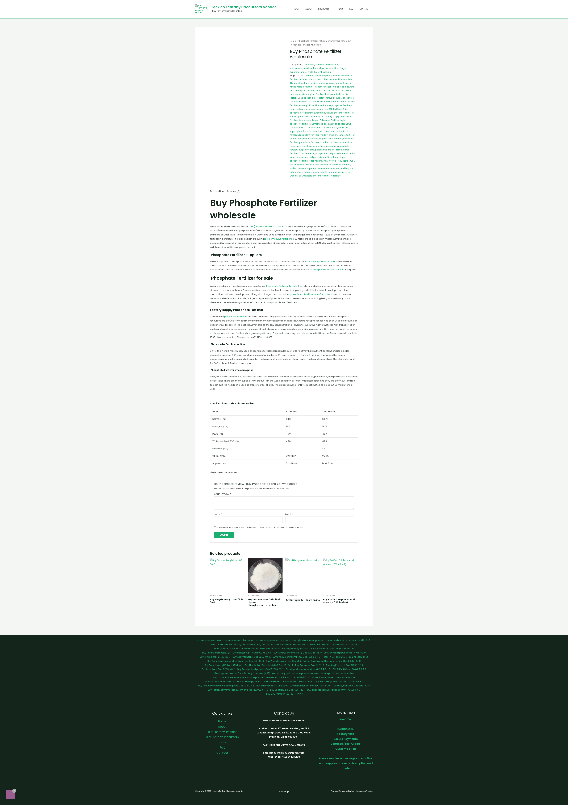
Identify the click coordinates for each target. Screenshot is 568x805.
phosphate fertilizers (235, 316)
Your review (222, 494)
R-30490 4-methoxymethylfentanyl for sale (284, 648)
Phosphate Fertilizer (308, 41)
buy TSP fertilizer (333, 109)
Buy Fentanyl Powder (267, 640)
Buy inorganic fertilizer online (331, 101)
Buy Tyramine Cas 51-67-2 (309, 665)
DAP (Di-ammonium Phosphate (266, 226)
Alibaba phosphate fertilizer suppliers (333, 79)
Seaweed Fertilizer (341, 164)
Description (217, 191)
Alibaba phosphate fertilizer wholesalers (310, 83)
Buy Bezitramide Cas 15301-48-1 (287, 689)
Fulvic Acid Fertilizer (329, 120)
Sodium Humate (298, 168)
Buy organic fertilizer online (312, 105)
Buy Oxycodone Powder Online (337, 673)
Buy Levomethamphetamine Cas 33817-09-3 (336, 661)
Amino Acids (296, 86)
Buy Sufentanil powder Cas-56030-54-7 (236, 648)
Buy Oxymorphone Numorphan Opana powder (238, 677)
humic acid (343, 127)
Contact (364, 8)
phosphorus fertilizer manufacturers (310, 294)
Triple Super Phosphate (319, 72)
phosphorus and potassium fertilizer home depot (321, 157)
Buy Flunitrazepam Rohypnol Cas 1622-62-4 (339, 681)
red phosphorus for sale (302, 164)
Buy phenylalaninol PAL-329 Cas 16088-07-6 (296, 656)
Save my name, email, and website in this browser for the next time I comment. (260, 527)
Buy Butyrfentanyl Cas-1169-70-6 (352, 685)
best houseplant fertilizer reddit (306, 90)
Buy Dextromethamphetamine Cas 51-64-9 (281, 644)
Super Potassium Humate (319, 168)
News (340, 8)
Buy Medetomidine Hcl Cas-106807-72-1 (288, 677)
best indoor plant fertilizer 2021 (338, 90)
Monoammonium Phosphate (304, 68)
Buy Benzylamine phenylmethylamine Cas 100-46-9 (236, 661)
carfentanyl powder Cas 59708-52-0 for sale (332, 644)
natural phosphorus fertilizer (304, 138)
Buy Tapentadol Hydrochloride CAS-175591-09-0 (333, 689)
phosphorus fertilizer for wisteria (306, 160)
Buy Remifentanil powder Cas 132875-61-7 (260, 669)
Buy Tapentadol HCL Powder (272, 685)
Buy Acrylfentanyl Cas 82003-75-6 (345, 665)
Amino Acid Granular (341, 83)
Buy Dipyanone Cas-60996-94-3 (262, 681)
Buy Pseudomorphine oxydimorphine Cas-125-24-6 (226, 685)
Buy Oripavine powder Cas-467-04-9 (306, 669)
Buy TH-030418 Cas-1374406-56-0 (347, 669)
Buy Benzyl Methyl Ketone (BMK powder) (303, 640)
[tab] (217, 191)
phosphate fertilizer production (321, 146)
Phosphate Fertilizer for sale (281, 286)
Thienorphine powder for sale (230, 673)
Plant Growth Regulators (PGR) (338, 160)
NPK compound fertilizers (278, 238)
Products (323, 8)
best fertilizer (310, 86)
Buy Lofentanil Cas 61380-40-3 (218, 669)
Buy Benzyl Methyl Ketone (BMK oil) (224, 665)
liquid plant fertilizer (309, 135)
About (308, 8)
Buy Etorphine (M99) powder (263, 673)
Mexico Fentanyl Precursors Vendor (244, 7)
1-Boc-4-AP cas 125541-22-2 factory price (345, 656)
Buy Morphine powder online (298, 681)
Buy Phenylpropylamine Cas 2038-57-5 (287, 661)
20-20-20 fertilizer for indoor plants (314, 75)
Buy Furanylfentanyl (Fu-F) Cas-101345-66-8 (298, 652)
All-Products (308, 64)
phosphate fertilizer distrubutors (315, 142)
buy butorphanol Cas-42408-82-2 (224, 681)
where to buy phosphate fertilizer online (317, 172)
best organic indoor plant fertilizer (307, 94)
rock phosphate (323, 164)
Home (297, 8)
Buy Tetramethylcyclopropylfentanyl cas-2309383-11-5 (238, 689)
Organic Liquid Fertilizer (330, 138)
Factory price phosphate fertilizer (307, 116)
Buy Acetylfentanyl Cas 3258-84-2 (252, 656)
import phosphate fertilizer (303, 131)
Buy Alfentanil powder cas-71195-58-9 (345, 652)
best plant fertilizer (334, 94)
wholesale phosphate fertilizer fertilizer (321, 175)
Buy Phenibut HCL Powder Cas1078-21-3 (348, 640)
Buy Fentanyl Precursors (210, 640)
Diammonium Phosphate (333, 41)
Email (289, 514)
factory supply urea (309, 120)
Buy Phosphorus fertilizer (322, 261)
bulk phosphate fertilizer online (314, 98)
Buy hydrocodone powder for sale (300, 673)
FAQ (351, 8)
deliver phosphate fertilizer (340, 112)
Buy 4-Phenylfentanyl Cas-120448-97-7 (332, 648)
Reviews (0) (233, 191)
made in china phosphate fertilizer (337, 135)
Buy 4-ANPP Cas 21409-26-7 (215, 656)
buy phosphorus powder (311, 109)
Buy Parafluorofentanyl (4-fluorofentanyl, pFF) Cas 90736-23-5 (236, 652)
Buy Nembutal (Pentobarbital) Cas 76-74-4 (269, 665)
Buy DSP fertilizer (307, 101)
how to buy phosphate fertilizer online (318, 127)
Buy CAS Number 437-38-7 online (284, 693)
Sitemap (284, 791)
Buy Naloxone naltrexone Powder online (333, 677)
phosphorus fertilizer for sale (328, 269)
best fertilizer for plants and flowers (336, 86)
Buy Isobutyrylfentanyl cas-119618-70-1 (311, 685)
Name (218, 514)
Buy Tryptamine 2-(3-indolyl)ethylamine (233, 644)
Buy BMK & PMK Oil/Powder (239, 640)
